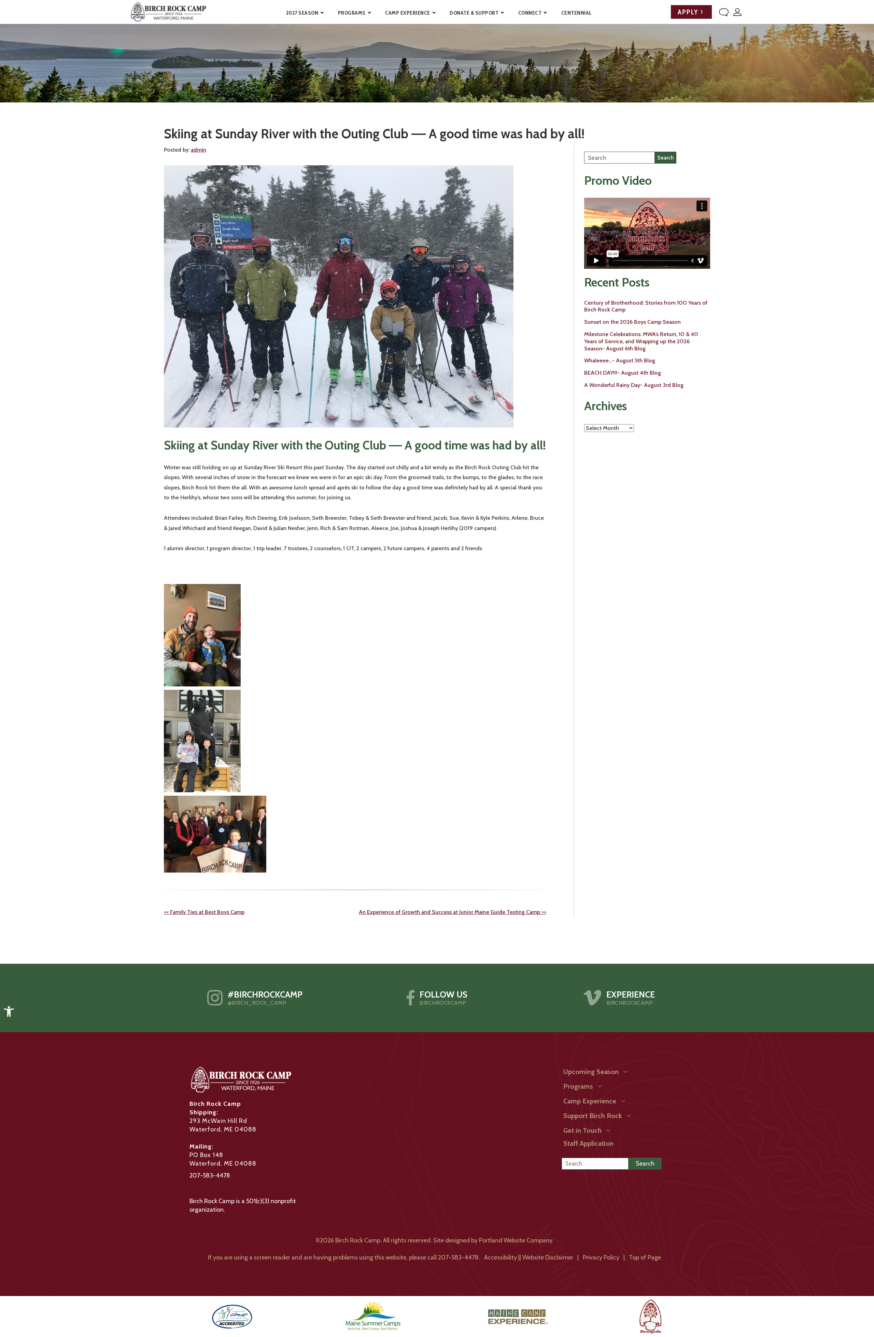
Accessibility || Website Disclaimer (528, 1257)
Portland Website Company (515, 1240)
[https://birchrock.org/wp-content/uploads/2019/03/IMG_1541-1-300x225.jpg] (215, 834)
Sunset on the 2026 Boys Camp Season (632, 322)
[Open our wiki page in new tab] (650, 1316)
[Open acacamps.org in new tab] (232, 1316)
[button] (9, 1011)
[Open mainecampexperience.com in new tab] (518, 1316)
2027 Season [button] (302, 13)
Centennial (576, 13)
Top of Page (645, 1257)
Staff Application (588, 1143)
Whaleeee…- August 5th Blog (619, 360)
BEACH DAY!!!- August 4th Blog (622, 373)
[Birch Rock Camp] (168, 12)
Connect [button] (530, 13)
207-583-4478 (209, 1175)
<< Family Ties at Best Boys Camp (204, 912)
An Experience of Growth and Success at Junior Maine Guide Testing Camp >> (452, 912)
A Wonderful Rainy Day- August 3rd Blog (633, 385)
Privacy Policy (601, 1257)
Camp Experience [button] (407, 13)
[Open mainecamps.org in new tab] (373, 1317)
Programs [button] (352, 13)
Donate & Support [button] (474, 13)
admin (198, 150)
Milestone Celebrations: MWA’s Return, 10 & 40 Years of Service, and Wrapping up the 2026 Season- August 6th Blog (641, 341)
